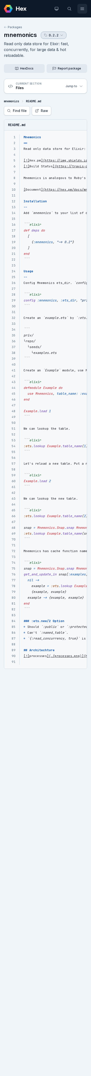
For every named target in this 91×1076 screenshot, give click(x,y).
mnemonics (20, 34)
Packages (15, 27)
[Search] (69, 9)
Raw (44, 111)
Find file (20, 111)
